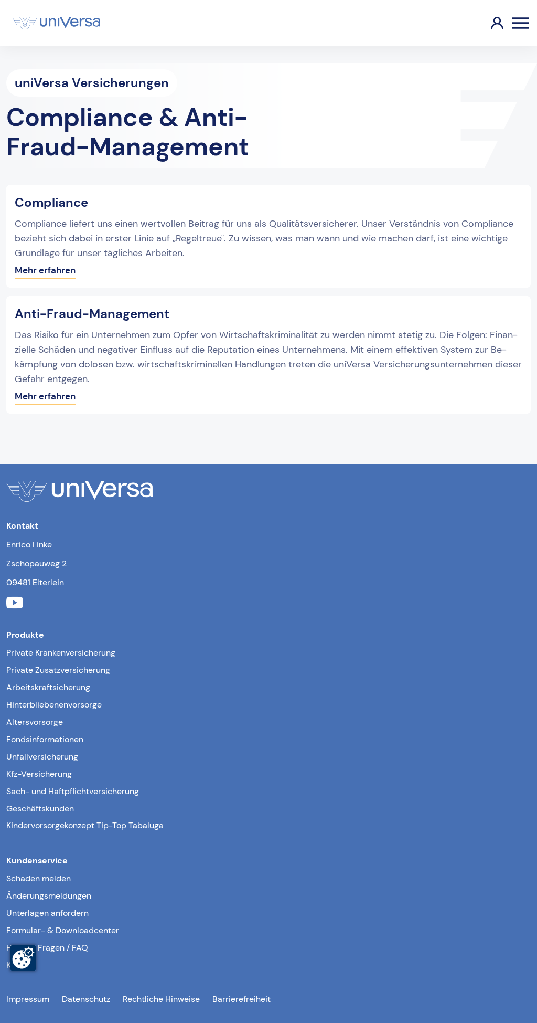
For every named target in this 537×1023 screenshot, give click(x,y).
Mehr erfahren (45, 270)
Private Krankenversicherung (60, 652)
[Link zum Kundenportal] (488, 23)
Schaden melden (38, 878)
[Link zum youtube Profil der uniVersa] (14, 603)
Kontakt (20, 965)
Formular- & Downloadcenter (62, 930)
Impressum (27, 999)
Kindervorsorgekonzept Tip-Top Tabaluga (85, 825)
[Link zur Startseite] (56, 23)
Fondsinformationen (44, 739)
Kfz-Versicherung (39, 773)
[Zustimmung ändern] (23, 958)
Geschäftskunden (40, 808)
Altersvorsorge (34, 721)
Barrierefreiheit (241, 999)
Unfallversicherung (42, 756)
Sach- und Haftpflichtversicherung (72, 791)
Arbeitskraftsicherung (48, 687)
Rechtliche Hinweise (161, 999)
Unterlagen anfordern (47, 913)
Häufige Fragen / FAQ (47, 947)
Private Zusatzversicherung (58, 670)
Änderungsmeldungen (48, 895)
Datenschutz (86, 999)
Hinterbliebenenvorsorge (54, 704)
